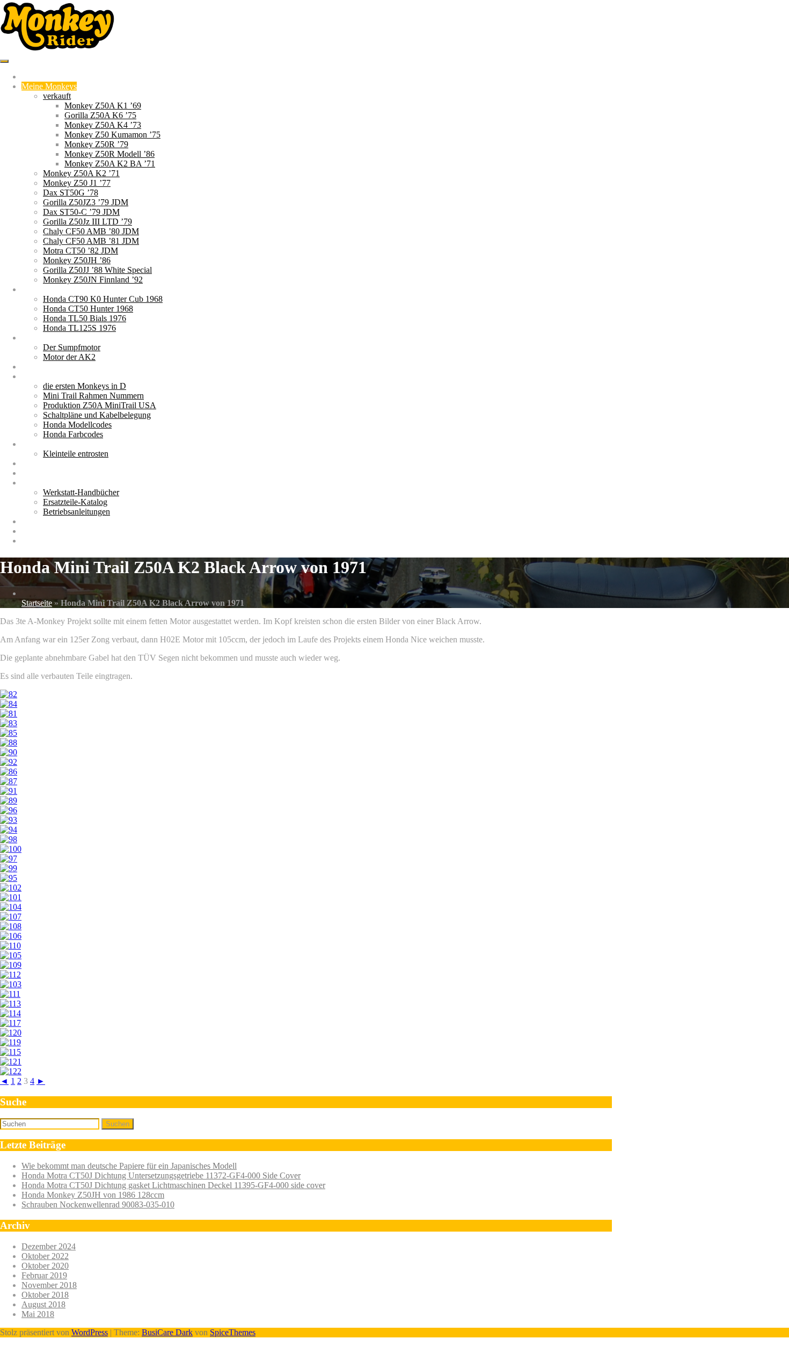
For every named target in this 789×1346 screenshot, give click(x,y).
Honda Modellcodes (77, 424)
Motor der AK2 (69, 356)
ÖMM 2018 (41, 366)
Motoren (35, 337)
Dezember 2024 (48, 1246)
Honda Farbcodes (73, 434)
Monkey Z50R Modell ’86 (109, 153)
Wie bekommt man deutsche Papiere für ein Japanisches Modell (129, 1165)
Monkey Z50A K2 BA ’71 (109, 163)
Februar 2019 (44, 1275)
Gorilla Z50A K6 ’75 (100, 115)
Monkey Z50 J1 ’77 (77, 182)
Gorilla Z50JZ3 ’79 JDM (85, 202)
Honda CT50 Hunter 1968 (88, 308)
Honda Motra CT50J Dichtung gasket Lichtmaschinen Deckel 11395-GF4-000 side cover (173, 1185)
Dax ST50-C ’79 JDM (81, 211)
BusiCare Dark (167, 1332)
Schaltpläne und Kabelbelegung (97, 414)
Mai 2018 (37, 1314)
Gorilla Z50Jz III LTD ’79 (87, 221)
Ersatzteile (38, 521)
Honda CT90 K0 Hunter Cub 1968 (103, 298)
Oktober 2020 (45, 1265)
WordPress (89, 1332)
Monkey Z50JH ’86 (77, 260)
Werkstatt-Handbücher (81, 492)
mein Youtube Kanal (56, 472)
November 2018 (49, 1285)
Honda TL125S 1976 (79, 327)
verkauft (57, 95)
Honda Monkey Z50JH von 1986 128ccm (92, 1194)
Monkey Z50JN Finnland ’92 (93, 279)
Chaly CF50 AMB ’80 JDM (91, 231)
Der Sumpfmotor (71, 347)
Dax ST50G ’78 (70, 192)
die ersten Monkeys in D (84, 385)
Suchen (117, 1124)
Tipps (30, 443)
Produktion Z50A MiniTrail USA (99, 405)
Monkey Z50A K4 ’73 (102, 124)
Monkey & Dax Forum (60, 463)
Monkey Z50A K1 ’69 (102, 105)
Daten (31, 376)
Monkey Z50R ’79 (96, 144)
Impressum (40, 540)
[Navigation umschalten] (4, 61)
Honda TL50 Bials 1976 (84, 318)
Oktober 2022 (45, 1256)
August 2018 (43, 1304)
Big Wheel (39, 289)
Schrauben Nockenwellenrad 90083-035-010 (97, 1204)
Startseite (36, 76)
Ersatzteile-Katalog (75, 501)
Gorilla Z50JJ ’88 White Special (97, 269)
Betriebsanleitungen (76, 511)
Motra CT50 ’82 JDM (80, 250)
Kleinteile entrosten (75, 453)
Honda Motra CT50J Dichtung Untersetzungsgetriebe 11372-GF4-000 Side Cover (161, 1175)
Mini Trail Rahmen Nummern (93, 395)
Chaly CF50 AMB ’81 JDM (91, 240)
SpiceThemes (232, 1332)
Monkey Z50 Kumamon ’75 (112, 134)
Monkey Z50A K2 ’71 (81, 173)
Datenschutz (42, 530)
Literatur (35, 482)
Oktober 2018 (45, 1294)
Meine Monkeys (49, 86)
